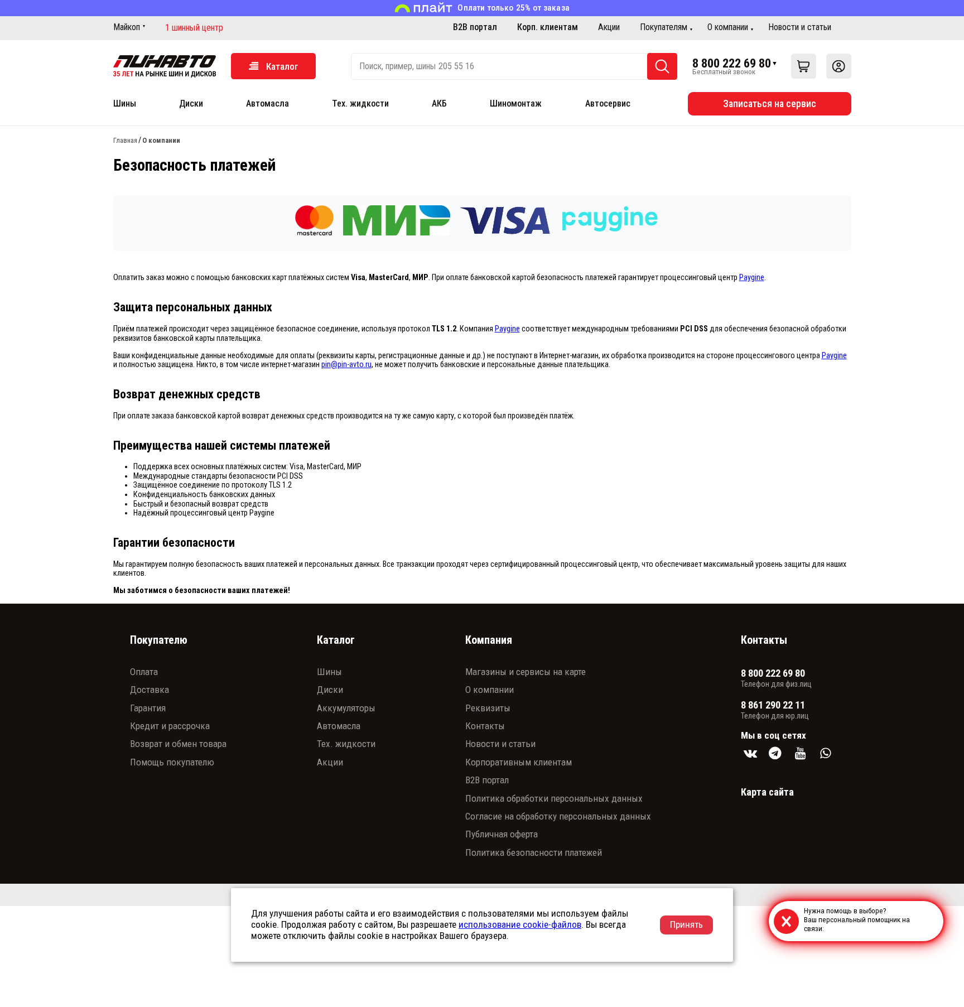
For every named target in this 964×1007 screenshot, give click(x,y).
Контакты (485, 725)
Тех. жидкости (360, 103)
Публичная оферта (501, 834)
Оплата (144, 671)
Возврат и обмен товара (178, 743)
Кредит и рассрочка (170, 725)
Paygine (751, 277)
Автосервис (607, 103)
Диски (191, 103)
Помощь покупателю (172, 762)
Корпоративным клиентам (518, 762)
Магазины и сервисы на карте (525, 671)
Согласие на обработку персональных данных (558, 816)
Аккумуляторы (346, 708)
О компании (727, 27)
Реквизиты (487, 708)
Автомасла (267, 103)
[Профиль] (838, 66)
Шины (124, 103)
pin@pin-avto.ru (346, 364)
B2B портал (475, 27)
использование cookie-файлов (520, 924)
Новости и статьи (799, 27)
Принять (686, 924)
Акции (609, 27)
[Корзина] (803, 66)
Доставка (149, 689)
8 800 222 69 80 (731, 63)
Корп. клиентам (547, 27)
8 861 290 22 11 (773, 705)
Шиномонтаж (516, 103)
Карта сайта (767, 792)
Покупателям (663, 27)
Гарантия (148, 708)
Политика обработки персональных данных (554, 798)
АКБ (439, 103)
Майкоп (126, 27)
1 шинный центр (194, 28)
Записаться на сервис (769, 103)
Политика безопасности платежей (533, 852)
